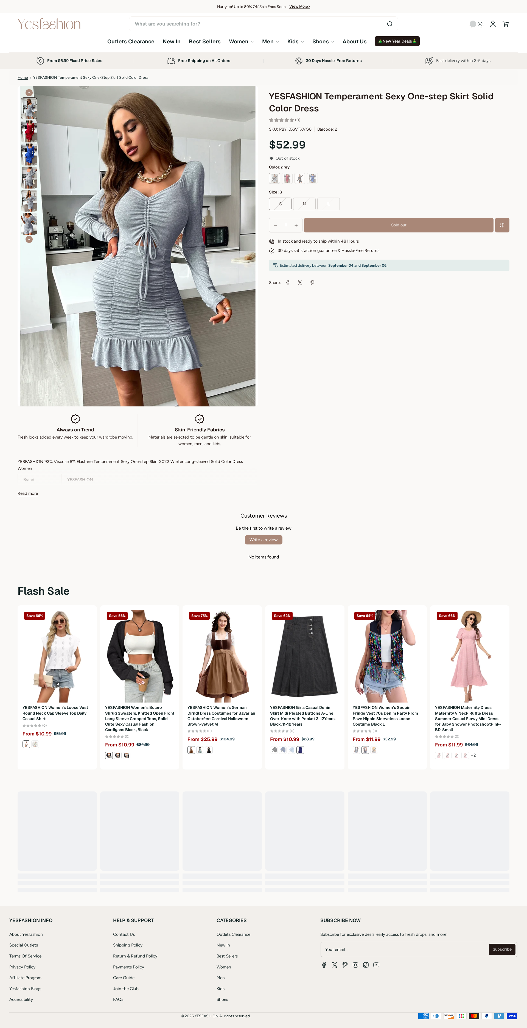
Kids (221, 988)
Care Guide (123, 977)
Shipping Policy (127, 945)
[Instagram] (355, 965)
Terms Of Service (25, 956)
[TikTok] (366, 965)
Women (224, 967)
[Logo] (49, 24)
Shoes (222, 999)
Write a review (264, 539)
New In (223, 945)
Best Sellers (227, 956)
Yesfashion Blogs (25, 988)
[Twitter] (334, 965)
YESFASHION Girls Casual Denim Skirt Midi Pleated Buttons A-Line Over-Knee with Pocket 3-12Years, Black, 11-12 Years (302, 715)
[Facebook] (324, 965)
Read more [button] (28, 493)
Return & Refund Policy (135, 956)
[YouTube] (376, 965)
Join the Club (126, 988)
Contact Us (124, 934)
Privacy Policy (22, 967)
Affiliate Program (25, 977)
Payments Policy (128, 967)
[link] (241, 41)
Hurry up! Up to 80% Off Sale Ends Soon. (252, 6)
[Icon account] (493, 24)
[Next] (29, 239)
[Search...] (389, 23)
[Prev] (29, 92)
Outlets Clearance (233, 934)
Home (23, 77)
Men (221, 977)
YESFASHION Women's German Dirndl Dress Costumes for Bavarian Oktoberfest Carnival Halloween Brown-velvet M (221, 715)
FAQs (118, 999)
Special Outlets (23, 945)
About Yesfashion (26, 934)
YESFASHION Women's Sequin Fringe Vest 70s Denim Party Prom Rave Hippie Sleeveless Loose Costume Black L (385, 715)
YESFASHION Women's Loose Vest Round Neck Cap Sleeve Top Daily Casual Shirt (55, 713)
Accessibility (21, 999)
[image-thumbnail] (29, 108)
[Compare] (502, 225)
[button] (505, 24)
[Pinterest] (345, 965)
